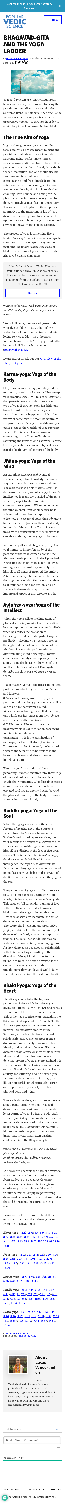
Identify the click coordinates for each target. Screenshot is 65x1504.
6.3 (55, 1276)
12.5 (14, 1263)
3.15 (47, 1232)
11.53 (30, 1298)
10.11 (41, 1316)
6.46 (12, 1281)
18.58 (44, 1320)
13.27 (43, 1263)
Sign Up (32, 293)
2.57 (24, 1276)
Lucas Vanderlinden (17, 58)
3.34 (19, 1237)
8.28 (12, 1298)
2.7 (33, 1312)
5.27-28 (46, 1276)
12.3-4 (7, 1263)
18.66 (15, 1325)
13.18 (35, 1263)
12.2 (5, 1320)
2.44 (30, 1289)
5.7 (56, 1237)
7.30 (42, 1294)
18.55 (22, 1303)
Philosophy (23, 1336)
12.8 (21, 1320)
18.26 (48, 1241)
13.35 (51, 1263)
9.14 (52, 1312)
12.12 (22, 1263)
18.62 (52, 1320)
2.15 (42, 1254)
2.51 (30, 1232)
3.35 (27, 1237)
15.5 (51, 1298)
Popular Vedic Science (17, 21)
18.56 (36, 1320)
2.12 (22, 1254)
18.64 (6, 1325)
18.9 (26, 1241)
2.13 (29, 1254)
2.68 (51, 1289)
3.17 (54, 1254)
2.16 (48, 1254)
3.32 (13, 1237)
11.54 (48, 1316)
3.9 (42, 1232)
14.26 (44, 1298)
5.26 (46, 1259)
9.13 (45, 1312)
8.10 (54, 1294)
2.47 (23, 1232)
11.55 (56, 1316)
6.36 (6, 1281)
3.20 (54, 1232)
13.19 (28, 1320)
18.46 (56, 1241)
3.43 (6, 1259)
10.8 (33, 1316)
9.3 (24, 1298)
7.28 (35, 1294)
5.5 (51, 1237)
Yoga (34, 1336)
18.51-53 (35, 1281)
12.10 (19, 1241)
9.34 (27, 1316)
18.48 (6, 1245)
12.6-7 (13, 1320)
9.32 (20, 1316)
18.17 (41, 1241)
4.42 (19, 1259)
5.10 (5, 1241)
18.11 (33, 1241)
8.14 (5, 1298)
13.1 (28, 1263)
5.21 (32, 1259)
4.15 (33, 1237)
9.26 (6, 1316)
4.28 (38, 1276)
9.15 (52, 1259)
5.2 (46, 1237)
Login (57, 1429)
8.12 (19, 1281)
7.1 (18, 1294)
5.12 (12, 1241)
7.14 (23, 1294)
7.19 (29, 1294)
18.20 (6, 1267)
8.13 (26, 1281)
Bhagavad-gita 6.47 (16, 349)
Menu (55, 19)
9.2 (18, 1298)
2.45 (37, 1289)
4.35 (12, 1294)
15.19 (6, 1303)
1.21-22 (25, 1312)
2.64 (44, 1289)
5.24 (39, 1259)
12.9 (37, 1298)
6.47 (38, 1312)
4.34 (12, 1259)
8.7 (48, 1294)
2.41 (24, 1289)
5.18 (26, 1259)
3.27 (5, 1237)
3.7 (36, 1232)
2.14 (35, 1254)
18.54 (14, 1303)
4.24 (40, 1237)
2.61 (31, 1276)
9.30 (13, 1316)
